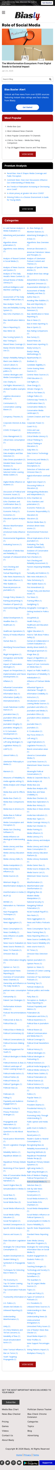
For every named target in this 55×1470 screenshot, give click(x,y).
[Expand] (3, 12)
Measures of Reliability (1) (14, 777)
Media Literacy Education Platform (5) (37, 854)
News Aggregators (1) (12, 922)
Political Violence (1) (35, 1084)
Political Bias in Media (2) (13, 1029)
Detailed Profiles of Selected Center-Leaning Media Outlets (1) (13, 472)
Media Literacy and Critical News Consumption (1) (38, 847)
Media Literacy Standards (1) (37, 860)
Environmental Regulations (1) (14, 539)
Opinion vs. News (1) (35, 967)
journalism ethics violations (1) (38, 719)
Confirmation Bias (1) (36, 403)
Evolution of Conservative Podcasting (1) (37, 552)
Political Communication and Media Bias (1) (37, 1034)
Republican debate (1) (12, 1155)
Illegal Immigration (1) (12, 654)
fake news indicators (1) (37, 576)
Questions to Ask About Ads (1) (13, 1132)
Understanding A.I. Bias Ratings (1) (36, 1311)
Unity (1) (6, 1326)
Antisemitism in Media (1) (37, 280)
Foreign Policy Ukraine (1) (13, 597)
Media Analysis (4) (34, 781)
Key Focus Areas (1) (35, 735)
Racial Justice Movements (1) (14, 1140)
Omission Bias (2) (10, 953)
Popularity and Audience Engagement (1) (13, 1102)
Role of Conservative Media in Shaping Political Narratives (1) (14, 1178)
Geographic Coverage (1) (37, 608)
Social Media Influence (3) (14, 1208)
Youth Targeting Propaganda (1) (10, 1358)
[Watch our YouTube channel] (19, 1462)
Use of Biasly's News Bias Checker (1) (37, 1331)
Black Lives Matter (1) (12, 361)
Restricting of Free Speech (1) (14, 1169)
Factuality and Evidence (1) (38, 573)
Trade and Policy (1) (35, 1293)
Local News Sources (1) (37, 761)
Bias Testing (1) (9, 340)
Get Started (47, 3)
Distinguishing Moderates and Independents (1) (37, 493)
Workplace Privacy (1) (36, 1353)
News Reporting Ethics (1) (37, 936)
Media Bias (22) (33, 785)
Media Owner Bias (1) (36, 865)
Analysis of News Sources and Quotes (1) (14, 268)
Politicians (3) (8, 1094)
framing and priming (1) (13, 600)
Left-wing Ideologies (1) (13, 742)
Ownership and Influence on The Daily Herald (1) (14, 984)
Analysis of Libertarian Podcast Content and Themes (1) (36, 261)
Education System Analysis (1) (14, 519)
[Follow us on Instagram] (13, 1462)
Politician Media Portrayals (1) (38, 1089)
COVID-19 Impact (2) (11, 430)
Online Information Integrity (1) (14, 961)
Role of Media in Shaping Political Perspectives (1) (37, 1176)
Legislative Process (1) (36, 745)
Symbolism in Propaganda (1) (14, 1264)
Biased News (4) (34, 340)
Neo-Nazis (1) (32, 915)
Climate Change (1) (35, 389)
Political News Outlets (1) (37, 1073)
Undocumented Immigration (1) (33, 1321)
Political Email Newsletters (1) (38, 1044)
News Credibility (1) (11, 932)
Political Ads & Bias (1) (12, 1020)
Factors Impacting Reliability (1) (38, 568)
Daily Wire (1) (32, 449)
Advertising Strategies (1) (37, 235)
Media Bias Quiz (14, 126)
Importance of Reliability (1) (38, 674)
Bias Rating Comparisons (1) (37, 332)
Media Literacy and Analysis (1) (38, 841)
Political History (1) (34, 1049)
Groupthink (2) (33, 617)
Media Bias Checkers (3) (37, 798)
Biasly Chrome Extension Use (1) (13, 349)
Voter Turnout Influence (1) (14, 1349)
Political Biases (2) (34, 1029)
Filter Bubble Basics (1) (36, 584)
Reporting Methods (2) (36, 1152)
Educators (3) (32, 518)
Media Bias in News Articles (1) (38, 810)
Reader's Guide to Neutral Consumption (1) (37, 1140)
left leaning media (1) (12, 738)
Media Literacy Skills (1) (13, 859)
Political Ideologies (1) (36, 1053)
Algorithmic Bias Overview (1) (38, 243)
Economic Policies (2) (36, 508)
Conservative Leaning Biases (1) (12, 408)
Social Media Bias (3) (12, 1202)
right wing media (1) (35, 1168)
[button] (22, 12)
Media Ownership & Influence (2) (11, 870)
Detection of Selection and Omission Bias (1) (38, 470)
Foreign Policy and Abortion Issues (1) (38, 592)
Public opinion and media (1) (37, 1123)
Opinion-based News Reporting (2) (12, 972)
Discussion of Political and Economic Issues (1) (14, 493)
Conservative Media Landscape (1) (35, 411)
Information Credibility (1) (37, 693)
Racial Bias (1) (33, 1131)
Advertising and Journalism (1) (14, 236)
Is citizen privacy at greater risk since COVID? (25, 193)
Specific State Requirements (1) (38, 1229)
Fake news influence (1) (13, 580)
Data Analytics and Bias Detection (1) (13, 454)
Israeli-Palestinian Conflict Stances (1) (14, 708)
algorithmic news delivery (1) (13, 250)
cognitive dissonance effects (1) (12, 397)
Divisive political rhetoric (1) (14, 498)
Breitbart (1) (32, 361)
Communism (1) (10, 403)
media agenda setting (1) (13, 781)
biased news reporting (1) (37, 344)
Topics (31, 1426)
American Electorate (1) (36, 248)
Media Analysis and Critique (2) (14, 786)
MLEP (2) (7, 895)
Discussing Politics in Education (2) (35, 486)
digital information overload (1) (38, 476)
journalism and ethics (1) (37, 707)
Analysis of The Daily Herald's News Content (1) (14, 275)
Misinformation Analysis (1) (14, 886)
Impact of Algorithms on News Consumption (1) (37, 659)
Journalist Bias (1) (34, 724)
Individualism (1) (33, 677)
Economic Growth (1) (12, 508)
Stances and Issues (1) (12, 1234)
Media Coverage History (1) (38, 822)
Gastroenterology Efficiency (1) (14, 609)
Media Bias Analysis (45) (37, 788)
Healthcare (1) (9, 625)
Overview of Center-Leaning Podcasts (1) (38, 972)
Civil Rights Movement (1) (13, 385)
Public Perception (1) (11, 1128)
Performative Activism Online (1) (12, 1007)
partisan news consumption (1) (14, 991)
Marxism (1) (8, 771)
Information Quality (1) (12, 697)
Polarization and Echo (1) (37, 1016)
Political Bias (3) (9, 1023)
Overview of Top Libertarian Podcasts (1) (38, 978)
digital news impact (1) (36, 482)
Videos (5, 1431)
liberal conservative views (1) (37, 750)
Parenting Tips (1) (34, 983)
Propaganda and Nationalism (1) (10, 1123)
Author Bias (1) (33, 297)
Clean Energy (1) (33, 385)
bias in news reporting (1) (37, 323)
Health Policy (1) (33, 621)
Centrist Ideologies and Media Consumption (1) (13, 376)
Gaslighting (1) (33, 604)
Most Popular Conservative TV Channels (23, 135)
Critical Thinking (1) (35, 440)
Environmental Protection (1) (37, 533)
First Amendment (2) (35, 587)
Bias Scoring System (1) (13, 337)
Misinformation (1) (34, 882)
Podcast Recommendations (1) (14, 1014)
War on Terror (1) (10, 1353)
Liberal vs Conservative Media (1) (36, 756)
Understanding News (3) (37, 1316)
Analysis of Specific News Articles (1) (37, 268)
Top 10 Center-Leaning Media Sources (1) (12, 1284)
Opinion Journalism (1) (36, 960)
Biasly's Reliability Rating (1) (14, 357)
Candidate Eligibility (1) (36, 365)
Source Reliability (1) (35, 1224)
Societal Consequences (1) (14, 1224)
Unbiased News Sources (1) (38, 1306)
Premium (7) (32, 1101)
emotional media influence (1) (14, 533)
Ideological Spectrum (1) (37, 651)
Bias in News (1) (33, 320)
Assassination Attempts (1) (38, 287)
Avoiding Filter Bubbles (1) (37, 300)
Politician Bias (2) (10, 1088)
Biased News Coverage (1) (14, 344)
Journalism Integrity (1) (12, 724)
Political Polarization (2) (36, 1077)
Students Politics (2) (35, 1259)
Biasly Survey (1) (34, 348)
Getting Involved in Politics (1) (38, 612)
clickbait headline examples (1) (14, 390)
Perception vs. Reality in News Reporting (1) (37, 1001)
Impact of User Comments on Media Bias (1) (38, 665)
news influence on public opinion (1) (13, 937)
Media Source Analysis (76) (38, 869)
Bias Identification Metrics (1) (14, 321)
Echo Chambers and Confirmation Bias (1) (12, 502)
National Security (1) (35, 902)
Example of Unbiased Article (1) (14, 558)
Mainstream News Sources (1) (38, 766)
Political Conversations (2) (14, 1039)
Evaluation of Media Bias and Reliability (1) (13, 552)
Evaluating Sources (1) (12, 544)
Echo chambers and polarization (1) (35, 502)
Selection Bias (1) (34, 1185)
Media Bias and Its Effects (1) (14, 793)
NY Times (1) (32, 950)
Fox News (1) (32, 597)
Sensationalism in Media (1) (14, 1188)
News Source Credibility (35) (38, 939)
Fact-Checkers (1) (34, 557)
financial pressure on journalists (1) (11, 588)
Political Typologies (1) (12, 1084)
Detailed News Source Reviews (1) (12, 464)
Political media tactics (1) (13, 1073)
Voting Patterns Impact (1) (38, 1349)
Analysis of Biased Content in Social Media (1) (14, 259)
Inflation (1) (8, 681)
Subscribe (10, 1402)
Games (5, 1426)
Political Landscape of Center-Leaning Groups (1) (14, 1067)
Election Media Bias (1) (36, 522)
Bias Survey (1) (33, 337)
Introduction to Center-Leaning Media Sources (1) (38, 702)
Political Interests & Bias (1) (14, 1062)
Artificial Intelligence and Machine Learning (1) (13, 288)
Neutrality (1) (8, 919)
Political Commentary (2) (13, 1033)
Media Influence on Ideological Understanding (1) (14, 839)
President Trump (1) (11, 1108)
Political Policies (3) (11, 1080)
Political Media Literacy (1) (38, 1070)
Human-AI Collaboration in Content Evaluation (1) (38, 642)
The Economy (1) (10, 1280)
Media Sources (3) (10, 876)
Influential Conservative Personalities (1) (13, 688)
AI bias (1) (31, 239)
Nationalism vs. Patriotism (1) (14, 906)
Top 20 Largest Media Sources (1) (36, 1284)
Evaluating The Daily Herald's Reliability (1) (36, 545)
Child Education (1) (34, 378)
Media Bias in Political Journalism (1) (12, 816)
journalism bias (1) (11, 714)
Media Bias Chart (10, 1409)
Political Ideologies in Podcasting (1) (35, 1057)
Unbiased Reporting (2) (12, 1310)
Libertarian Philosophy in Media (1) (13, 762)
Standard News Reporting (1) (37, 1235)
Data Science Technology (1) (37, 454)
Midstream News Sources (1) (37, 877)
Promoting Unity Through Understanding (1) (37, 1116)
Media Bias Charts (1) (12, 798)
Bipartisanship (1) (34, 357)
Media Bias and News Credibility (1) (36, 793)
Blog (30, 1431)
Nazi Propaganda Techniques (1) (10, 913)
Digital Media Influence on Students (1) (14, 483)
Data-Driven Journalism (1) (14, 459)
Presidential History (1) (36, 1108)
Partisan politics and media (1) (38, 991)
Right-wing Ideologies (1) (37, 1172)
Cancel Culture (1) (10, 365)
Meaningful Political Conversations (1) (35, 772)
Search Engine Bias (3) (12, 1185)
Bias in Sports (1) (34, 327)
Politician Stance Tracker (40, 1409)
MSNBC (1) (8, 902)
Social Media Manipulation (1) (38, 1209)
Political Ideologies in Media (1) (14, 1057)
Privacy (28, 1455)
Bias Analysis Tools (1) (12, 304)
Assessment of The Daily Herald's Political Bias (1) (13, 298)
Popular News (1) (34, 1097)
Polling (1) (7, 1097)
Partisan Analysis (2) (35, 987)
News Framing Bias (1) (36, 932)
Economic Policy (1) (11, 511)
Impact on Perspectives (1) (14, 670)
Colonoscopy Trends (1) (37, 399)
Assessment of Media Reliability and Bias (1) (36, 292)
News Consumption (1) (12, 928)
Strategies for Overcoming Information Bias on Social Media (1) (38, 1249)
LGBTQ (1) (7, 749)
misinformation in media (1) (14, 892)
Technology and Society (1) (38, 1270)
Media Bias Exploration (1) (38, 802)
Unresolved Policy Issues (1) (38, 1326)
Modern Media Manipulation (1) (33, 896)
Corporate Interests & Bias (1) (14, 424)
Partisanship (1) (9, 996)
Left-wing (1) (32, 738)
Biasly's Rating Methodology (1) (34, 352)
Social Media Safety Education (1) (11, 1216)
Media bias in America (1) (13, 809)
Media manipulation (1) (12, 865)
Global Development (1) (13, 617)
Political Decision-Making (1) (13, 1044)
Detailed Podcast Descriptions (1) (34, 464)
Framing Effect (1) (34, 600)
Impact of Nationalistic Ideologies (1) (12, 665)
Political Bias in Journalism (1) (38, 1024)
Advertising (33, 1435)
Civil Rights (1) (32, 382)
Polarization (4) (33, 1012)
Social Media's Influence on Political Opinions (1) (38, 1216)
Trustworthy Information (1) (14, 1297)
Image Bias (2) (33, 654)
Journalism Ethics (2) (35, 714)
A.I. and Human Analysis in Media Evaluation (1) (14, 229)
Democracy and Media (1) (37, 459)
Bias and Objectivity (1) (36, 304)
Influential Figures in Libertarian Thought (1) (36, 688)
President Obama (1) (35, 1104)
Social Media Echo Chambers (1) (34, 1203)
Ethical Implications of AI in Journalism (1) (38, 539)
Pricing (5, 1421)
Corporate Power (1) (35, 423)
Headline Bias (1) (10, 621)
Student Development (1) (13, 1256)
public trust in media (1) (36, 1128)
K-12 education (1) (34, 731)
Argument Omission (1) (36, 283)
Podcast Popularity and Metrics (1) (36, 1007)
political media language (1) (38, 1066)
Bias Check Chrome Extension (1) (35, 308)
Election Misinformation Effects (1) (13, 527)
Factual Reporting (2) (12, 573)
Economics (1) (9, 515)
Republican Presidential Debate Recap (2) (36, 1157)
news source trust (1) (36, 946)
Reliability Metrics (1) (11, 1152)
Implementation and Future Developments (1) (14, 675)
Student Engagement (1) (37, 1256)
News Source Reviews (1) (13, 946)
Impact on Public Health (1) (38, 670)
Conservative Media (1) (36, 407)
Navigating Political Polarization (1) (35, 906)
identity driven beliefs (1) (37, 647)
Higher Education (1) (35, 631)
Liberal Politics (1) (10, 755)
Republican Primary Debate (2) (14, 1163)
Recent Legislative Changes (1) (14, 1146)
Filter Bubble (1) (9, 584)
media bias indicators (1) (37, 815)
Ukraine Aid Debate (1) (12, 1306)
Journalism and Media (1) (37, 710)
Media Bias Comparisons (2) (13, 803)
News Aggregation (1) (36, 919)
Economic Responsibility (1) (38, 511)
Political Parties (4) (11, 1077)
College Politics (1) (34, 396)
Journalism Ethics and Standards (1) (12, 719)
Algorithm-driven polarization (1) (10, 243)
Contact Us (7, 1435)
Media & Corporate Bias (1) (38, 777)
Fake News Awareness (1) (14, 576)
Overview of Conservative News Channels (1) (14, 978)
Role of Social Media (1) (37, 1181)
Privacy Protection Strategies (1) (10, 1113)
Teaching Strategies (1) (36, 1266)
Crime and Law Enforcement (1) (33, 431)
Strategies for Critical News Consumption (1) (14, 1248)
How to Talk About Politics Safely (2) (38, 636)
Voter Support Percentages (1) (38, 1344)
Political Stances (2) (35, 1080)
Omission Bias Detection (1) (37, 955)
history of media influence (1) (14, 636)
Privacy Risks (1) (33, 1112)
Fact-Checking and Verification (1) (11, 568)
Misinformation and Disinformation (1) (35, 887)
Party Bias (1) (32, 996)
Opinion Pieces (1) (34, 963)
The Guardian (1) (34, 1280)
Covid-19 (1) (32, 426)
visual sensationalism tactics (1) (12, 1341)
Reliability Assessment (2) (37, 1148)
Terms (36, 1455)
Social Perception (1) (11, 1221)
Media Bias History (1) (36, 805)
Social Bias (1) (9, 1195)
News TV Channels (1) (12, 950)
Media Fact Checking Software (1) (11, 830)
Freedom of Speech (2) (12, 604)
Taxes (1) (31, 1263)
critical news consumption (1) (14, 441)
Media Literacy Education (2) (13, 854)
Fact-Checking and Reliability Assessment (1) (37, 561)
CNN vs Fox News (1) (36, 392)
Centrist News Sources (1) (37, 374)
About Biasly (8, 1440)
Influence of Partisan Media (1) (38, 682)
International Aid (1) (11, 701)
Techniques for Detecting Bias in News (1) (13, 1271)
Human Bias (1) (9, 641)
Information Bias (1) (11, 693)
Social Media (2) (9, 1198)
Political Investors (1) (35, 1062)
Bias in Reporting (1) (11, 327)
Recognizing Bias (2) (35, 1145)
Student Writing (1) (11, 1259)
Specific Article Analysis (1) (14, 1228)
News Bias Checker (11, 1414)
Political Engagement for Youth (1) (13, 1050)
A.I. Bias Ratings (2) (35, 228)
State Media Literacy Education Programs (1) (37, 1241)
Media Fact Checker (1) (36, 826)
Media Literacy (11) (35, 836)
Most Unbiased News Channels (20, 131)
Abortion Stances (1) (35, 231)
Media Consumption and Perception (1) (13, 823)
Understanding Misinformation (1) (11, 1317)
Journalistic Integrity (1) (12, 727)
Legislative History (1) (12, 745)
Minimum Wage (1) (11, 882)
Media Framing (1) (34, 829)
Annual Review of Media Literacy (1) (13, 281)
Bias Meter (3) (9, 331)
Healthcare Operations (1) (14, 631)
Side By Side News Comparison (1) (34, 1190)
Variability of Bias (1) (11, 1336)
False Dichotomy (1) (35, 580)
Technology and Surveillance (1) (33, 1274)
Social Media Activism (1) (37, 1198)
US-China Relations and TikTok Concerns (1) (13, 1331)
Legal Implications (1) (36, 742)
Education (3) (32, 515)
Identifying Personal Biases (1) (14, 648)
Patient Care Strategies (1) (14, 1000)
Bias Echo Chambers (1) (13, 314)
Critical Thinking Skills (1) (13, 449)
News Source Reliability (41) (38, 943)
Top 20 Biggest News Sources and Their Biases (27, 147)
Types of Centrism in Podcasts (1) (35, 1298)
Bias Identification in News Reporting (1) (38, 315)
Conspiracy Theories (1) (13, 416)
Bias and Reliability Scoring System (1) (14, 308)
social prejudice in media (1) (38, 1221)
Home (19, 1455)
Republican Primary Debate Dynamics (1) (38, 1163)
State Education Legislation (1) (14, 1241)
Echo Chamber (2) (34, 498)
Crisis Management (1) (12, 436)
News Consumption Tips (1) (38, 928)
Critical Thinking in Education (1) (34, 444)
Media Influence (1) (35, 833)
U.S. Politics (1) (9, 1303)
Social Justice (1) (33, 1195)
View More (27, 154)
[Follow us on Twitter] (7, 1462)
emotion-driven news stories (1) (36, 527)
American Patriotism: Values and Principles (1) (38, 253)
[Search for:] (25, 79)
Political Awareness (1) (36, 1020)
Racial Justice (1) (33, 1135)
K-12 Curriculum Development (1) (10, 732)
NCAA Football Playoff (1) (37, 911)
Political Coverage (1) (36, 1039)
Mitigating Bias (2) (34, 892)
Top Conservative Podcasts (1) (14, 1291)
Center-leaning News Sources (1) (35, 369)
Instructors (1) (33, 697)
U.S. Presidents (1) (34, 1303)
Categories (33, 1421)
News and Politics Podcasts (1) (38, 923)
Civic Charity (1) (9, 382)
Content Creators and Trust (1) (38, 418)
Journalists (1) (32, 727)
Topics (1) (31, 1289)
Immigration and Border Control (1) (13, 659)
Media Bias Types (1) (35, 819)
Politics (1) (31, 1094)
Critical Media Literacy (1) (37, 436)
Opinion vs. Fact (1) (11, 967)
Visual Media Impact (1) (36, 1336)
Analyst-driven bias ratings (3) (38, 275)
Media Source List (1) (36, 872)
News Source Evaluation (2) (14, 943)
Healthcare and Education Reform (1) (37, 626)
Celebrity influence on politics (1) (12, 369)
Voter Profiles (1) (34, 1340)
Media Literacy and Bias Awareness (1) (13, 847)
